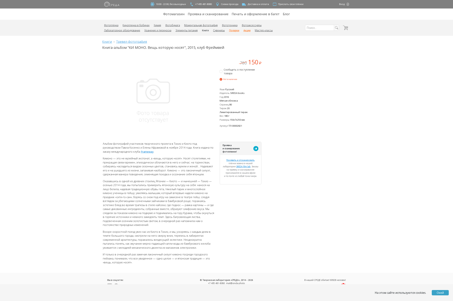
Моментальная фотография (201, 25)
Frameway (147, 151)
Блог (286, 14)
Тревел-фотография (131, 41)
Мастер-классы (264, 30)
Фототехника (229, 25)
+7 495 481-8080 (203, 4)
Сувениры (219, 30)
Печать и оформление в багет (256, 14)
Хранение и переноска (157, 30)
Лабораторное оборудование (122, 30)
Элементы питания (187, 30)
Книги (205, 30)
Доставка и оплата (258, 4)
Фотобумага (172, 25)
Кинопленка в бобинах (136, 25)
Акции (247, 30)
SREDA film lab (243, 166)
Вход (342, 4)
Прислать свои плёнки (290, 4)
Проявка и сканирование (208, 14)
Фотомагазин (174, 14)
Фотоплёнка (111, 25)
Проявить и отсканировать (240, 160)
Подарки (234, 30)
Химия (157, 25)
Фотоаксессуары (252, 25)
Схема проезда (229, 4)
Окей (440, 293)
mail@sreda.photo (235, 283)
